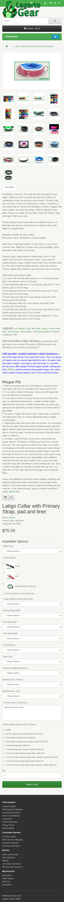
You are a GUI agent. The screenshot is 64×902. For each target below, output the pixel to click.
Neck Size (8, 657)
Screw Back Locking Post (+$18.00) (20, 738)
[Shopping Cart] (55, 3)
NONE (8, 730)
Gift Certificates (8, 858)
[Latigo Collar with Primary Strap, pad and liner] (32, 71)
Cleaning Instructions (11, 813)
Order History (8, 878)
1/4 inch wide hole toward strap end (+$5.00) (24, 734)
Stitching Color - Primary (12, 680)
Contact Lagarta (9, 806)
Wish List (6, 882)
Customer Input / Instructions (15, 703)
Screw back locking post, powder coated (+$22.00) (26, 742)
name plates (26, 331)
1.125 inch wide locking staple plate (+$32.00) (24, 753)
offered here (14, 491)
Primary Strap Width (12, 610)
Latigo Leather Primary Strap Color (18, 599)
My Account (7, 875)
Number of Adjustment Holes (16, 668)
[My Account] (46, 3)
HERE (10, 369)
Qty (3, 770)
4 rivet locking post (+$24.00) (17, 745)
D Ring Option (10, 558)
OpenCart (17, 896)
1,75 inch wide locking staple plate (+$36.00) (24, 761)
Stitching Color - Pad (11, 691)
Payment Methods (10, 822)
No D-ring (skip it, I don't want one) (19, 593)
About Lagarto (8, 828)
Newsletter (6, 885)
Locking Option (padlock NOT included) (19, 724)
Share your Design (10, 854)
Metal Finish (9, 546)
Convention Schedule (11, 864)
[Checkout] (59, 3)
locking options (43, 331)
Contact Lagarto (9, 837)
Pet (16, 576)
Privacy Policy (8, 825)
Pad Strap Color (10, 622)
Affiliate (5, 861)
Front (17, 566)
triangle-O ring (23, 328)
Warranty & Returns (10, 843)
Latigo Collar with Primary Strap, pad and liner (33, 46)
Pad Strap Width (10, 633)
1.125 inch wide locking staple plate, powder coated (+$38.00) (31, 757)
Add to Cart (32, 784)
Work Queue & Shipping (12, 809)
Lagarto (11, 517)
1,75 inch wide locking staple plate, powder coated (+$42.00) (31, 765)
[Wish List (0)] (51, 3)
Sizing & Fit (7, 819)
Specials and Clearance (12, 867)
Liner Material (9, 645)
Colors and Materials (11, 816)
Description (9, 187)
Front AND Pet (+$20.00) (25, 586)
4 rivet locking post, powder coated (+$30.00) (24, 749)
